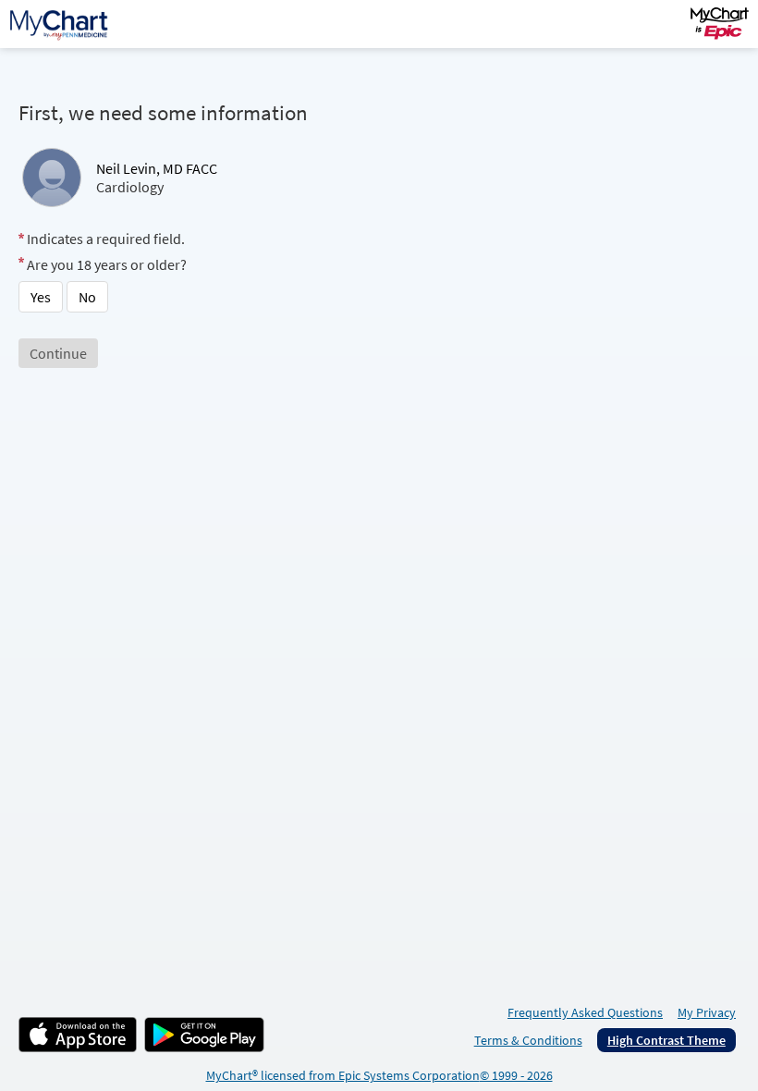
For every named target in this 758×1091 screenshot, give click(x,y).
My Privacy (707, 1012)
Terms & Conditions (528, 1040)
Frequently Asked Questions (585, 1012)
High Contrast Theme (666, 1040)
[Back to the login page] (63, 24)
